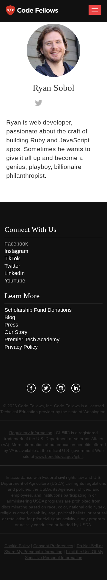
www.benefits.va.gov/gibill (59, 456)
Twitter (12, 266)
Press (11, 325)
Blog (9, 317)
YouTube (14, 281)
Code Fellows (32, 10)
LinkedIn (14, 273)
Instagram (16, 251)
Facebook (16, 244)
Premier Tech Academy (31, 339)
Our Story (15, 332)
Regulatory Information (30, 432)
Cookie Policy (17, 545)
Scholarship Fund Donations (38, 310)
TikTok (12, 258)
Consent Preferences (53, 545)
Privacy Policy (21, 347)
